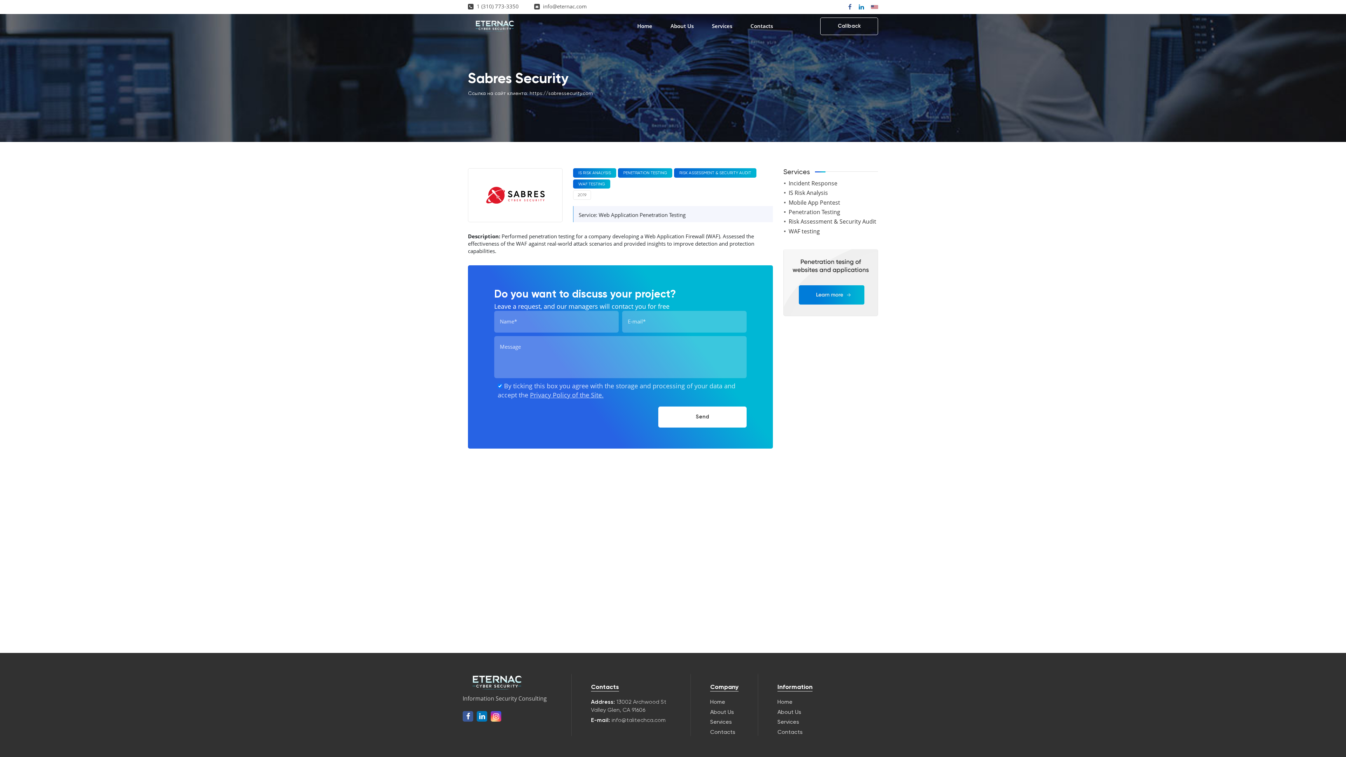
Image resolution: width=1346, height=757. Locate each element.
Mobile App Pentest (814, 202)
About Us (682, 25)
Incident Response (813, 183)
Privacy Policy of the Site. (567, 395)
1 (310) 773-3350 (498, 6)
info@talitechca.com (639, 720)
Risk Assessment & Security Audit (832, 221)
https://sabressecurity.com (561, 93)
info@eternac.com (565, 6)
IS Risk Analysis (808, 193)
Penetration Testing (814, 212)
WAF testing (804, 231)
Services (722, 25)
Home (644, 25)
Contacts (761, 25)
